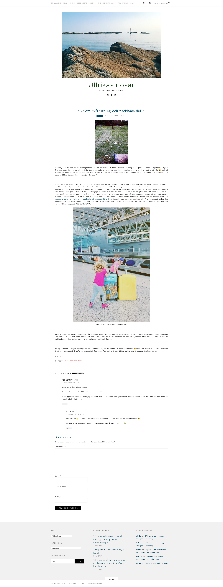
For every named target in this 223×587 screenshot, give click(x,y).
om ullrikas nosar (59, 3)
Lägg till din (78, 373)
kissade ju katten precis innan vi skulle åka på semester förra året (83, 199)
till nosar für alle (106, 3)
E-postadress (61, 486)
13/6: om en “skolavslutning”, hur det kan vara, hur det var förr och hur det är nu (109, 563)
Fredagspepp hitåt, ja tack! (156, 563)
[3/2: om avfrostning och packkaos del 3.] (111, 142)
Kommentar (60, 447)
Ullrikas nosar (112, 85)
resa (99, 115)
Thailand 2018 (76, 361)
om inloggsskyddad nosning (82, 3)
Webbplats (59, 497)
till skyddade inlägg (127, 3)
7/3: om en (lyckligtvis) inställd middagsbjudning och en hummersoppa (108, 539)
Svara (64, 404)
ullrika (70, 411)
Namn (58, 476)
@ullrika (112, 579)
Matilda (139, 543)
